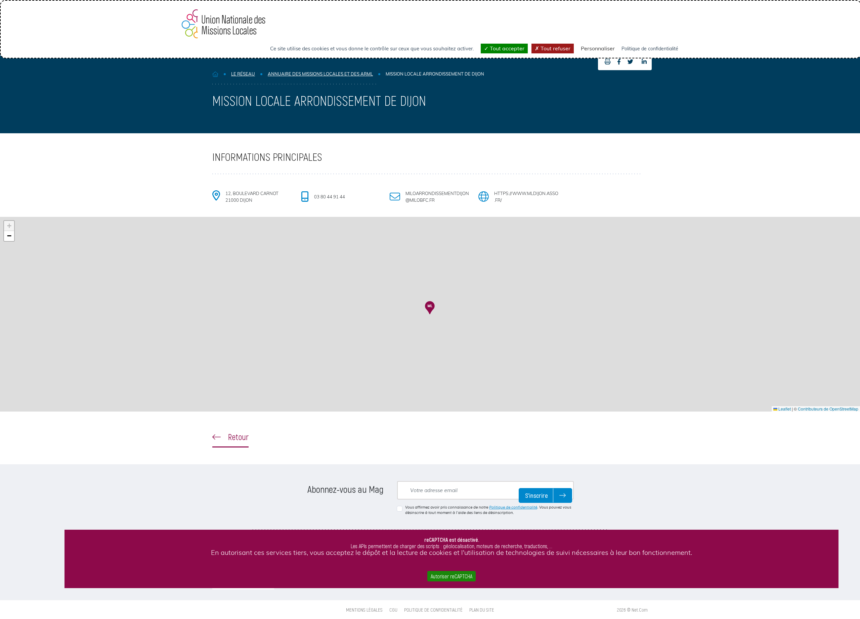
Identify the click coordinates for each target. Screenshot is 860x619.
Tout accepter (506, 48)
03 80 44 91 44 (329, 196)
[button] (430, 307)
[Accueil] (215, 74)
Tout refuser (554, 48)
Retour (237, 437)
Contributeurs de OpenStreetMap (828, 409)
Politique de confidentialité (513, 507)
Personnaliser (598, 48)
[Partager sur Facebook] (619, 61)
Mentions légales (364, 610)
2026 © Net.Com (632, 610)
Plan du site (481, 610)
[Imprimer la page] (606, 61)
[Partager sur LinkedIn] (644, 61)
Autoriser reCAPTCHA (451, 576)
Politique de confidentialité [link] (649, 49)
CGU (393, 610)
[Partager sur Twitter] (630, 61)
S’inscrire (536, 495)
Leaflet (784, 409)
